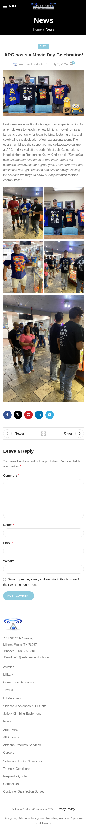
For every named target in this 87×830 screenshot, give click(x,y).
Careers (8, 752)
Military (8, 674)
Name (8, 525)
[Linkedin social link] (39, 415)
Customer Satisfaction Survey (24, 791)
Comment (11, 475)
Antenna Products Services (22, 745)
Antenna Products (31, 64)
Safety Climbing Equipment (22, 713)
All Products (11, 737)
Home (37, 29)
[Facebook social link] (7, 415)
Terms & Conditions (16, 768)
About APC (10, 729)
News (50, 29)
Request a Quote (15, 776)
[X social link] (18, 415)
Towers (8, 689)
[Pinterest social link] (28, 415)
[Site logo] (43, 6)
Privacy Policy (65, 809)
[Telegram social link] (49, 415)
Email (8, 543)
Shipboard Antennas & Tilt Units (24, 706)
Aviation (8, 667)
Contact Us (11, 784)
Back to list (43, 433)
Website (8, 561)
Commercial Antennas (18, 682)
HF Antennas (12, 698)
